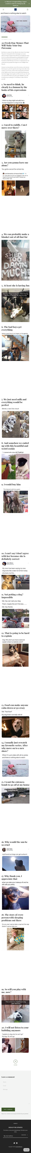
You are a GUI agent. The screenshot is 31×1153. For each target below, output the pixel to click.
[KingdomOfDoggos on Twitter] (14, 1143)
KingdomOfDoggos (18, 1146)
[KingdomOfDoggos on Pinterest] (17, 1143)
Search (15, 1123)
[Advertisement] (15, 214)
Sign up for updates (15, 1127)
